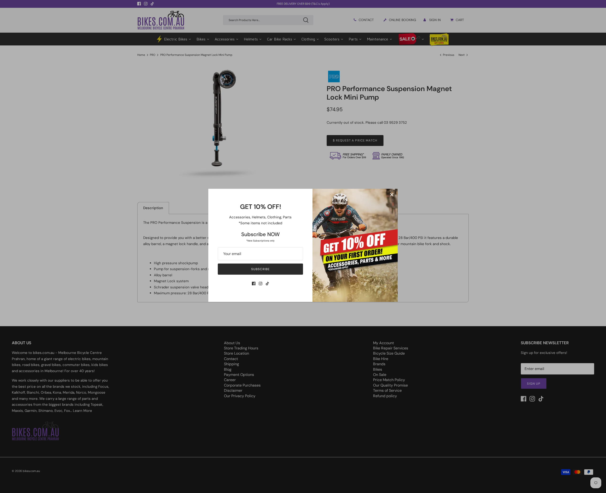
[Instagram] (260, 283)
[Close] (392, 194)
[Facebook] (253, 283)
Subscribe (260, 269)
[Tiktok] (267, 283)
